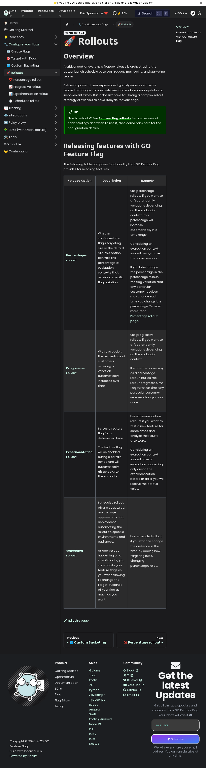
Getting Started (66, 671)
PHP (91, 729)
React (93, 705)
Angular (94, 709)
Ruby (92, 734)
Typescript (97, 700)
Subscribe (177, 739)
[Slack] (193, 13)
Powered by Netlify (23, 756)
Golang (94, 670)
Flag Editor (62, 700)
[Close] (201, 3)
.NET (92, 685)
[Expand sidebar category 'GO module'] (56, 144)
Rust (92, 739)
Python (94, 690)
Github (132, 690)
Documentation (66, 683)
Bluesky (147, 2)
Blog (58, 694)
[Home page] (67, 24)
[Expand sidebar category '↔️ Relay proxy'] (56, 122)
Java (92, 675)
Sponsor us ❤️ (97, 13)
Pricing (59, 706)
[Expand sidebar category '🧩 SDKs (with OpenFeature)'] (56, 129)
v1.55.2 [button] (179, 13)
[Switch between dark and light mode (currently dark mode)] (199, 13)
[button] (31, 37)
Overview (182, 26)
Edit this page (78, 621)
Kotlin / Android (100, 719)
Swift (93, 714)
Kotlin (93, 680)
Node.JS (95, 724)
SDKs (58, 689)
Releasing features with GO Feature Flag (188, 37)
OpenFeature (64, 677)
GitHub (116, 2)
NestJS (94, 744)
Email (131, 695)
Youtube (134, 685)
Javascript (97, 695)
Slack (131, 670)
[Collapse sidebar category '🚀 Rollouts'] (56, 72)
